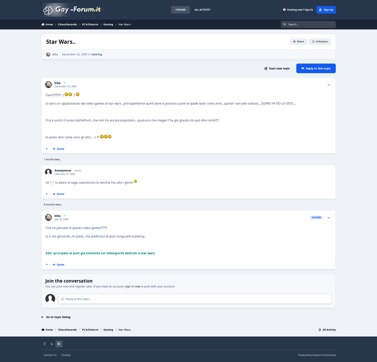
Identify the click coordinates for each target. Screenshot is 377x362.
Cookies (66, 355)
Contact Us (50, 355)
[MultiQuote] (46, 149)
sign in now (132, 286)
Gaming (97, 54)
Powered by (317, 355)
